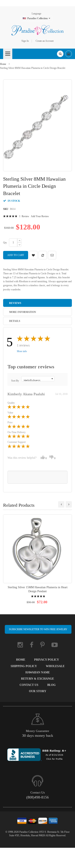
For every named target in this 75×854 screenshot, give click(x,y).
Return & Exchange (37, 678)
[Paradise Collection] (37, 30)
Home (3, 64)
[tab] (37, 303)
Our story (37, 691)
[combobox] (60, 53)
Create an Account (45, 40)
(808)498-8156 (37, 797)
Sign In (25, 40)
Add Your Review (40, 216)
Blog (51, 684)
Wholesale (55, 666)
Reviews (15, 303)
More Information (22, 312)
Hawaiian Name (37, 672)
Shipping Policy (24, 666)
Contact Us (29, 684)
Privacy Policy (46, 659)
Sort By (15, 380)
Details (14, 321)
